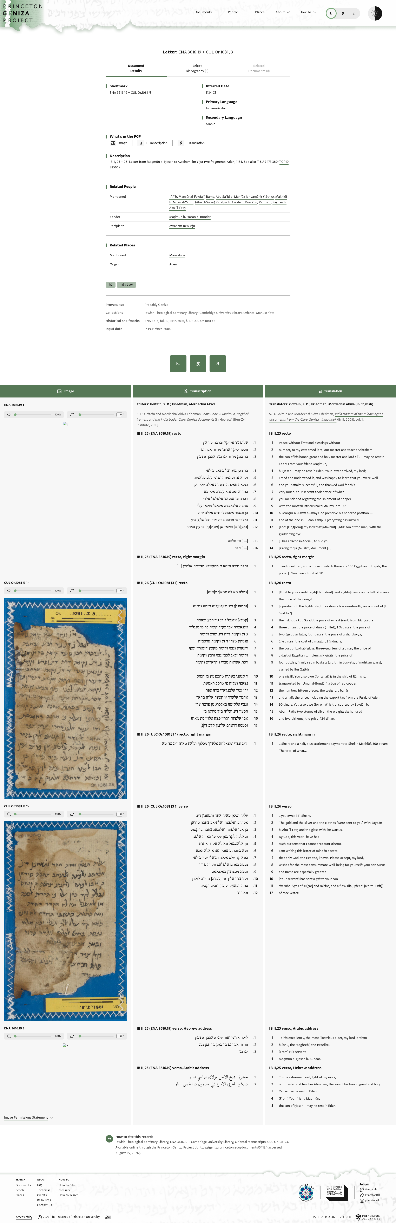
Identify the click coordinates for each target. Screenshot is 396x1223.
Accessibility (24, 1217)
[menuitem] (199, 14)
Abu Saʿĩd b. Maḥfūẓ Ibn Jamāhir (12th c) (245, 197)
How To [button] (305, 12)
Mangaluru (177, 255)
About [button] (280, 12)
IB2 (110, 285)
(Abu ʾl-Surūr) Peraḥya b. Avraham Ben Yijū (226, 202)
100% (58, 414)
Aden (173, 264)
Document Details (136, 68)
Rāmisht (265, 202)
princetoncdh (372, 1200)
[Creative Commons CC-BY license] (108, 1217)
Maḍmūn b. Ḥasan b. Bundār (190, 217)
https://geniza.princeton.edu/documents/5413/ (232, 1147)
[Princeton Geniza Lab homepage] (310, 1192)
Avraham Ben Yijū (182, 226)
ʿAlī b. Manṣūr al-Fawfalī (186, 197)
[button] (24, 15)
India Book (126, 285)
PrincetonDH (372, 1195)
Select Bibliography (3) (197, 68)
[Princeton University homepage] (368, 1217)
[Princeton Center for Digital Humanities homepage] (340, 1192)
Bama (210, 197)
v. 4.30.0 (345, 1217)
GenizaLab (371, 1189)
